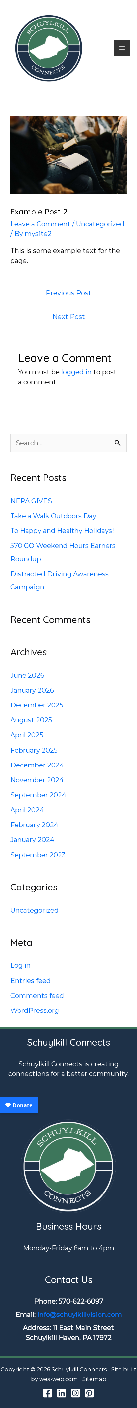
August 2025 (31, 720)
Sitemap (94, 1379)
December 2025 (36, 705)
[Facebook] (48, 1393)
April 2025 (26, 735)
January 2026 (32, 690)
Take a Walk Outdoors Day (53, 516)
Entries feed (30, 981)
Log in (20, 965)
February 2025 (34, 750)
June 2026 (27, 675)
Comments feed (37, 996)
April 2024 (27, 810)
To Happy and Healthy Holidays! (62, 531)
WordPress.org (34, 1010)
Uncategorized (100, 224)
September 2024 (38, 795)
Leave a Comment (40, 224)
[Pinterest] (89, 1393)
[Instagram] (75, 1393)
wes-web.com (58, 1379)
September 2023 (38, 855)
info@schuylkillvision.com (79, 1314)
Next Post (68, 317)
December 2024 (37, 765)
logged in (76, 372)
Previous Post (68, 293)
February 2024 (34, 825)
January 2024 (32, 840)
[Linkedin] (62, 1393)
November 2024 (37, 780)
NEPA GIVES (31, 501)
